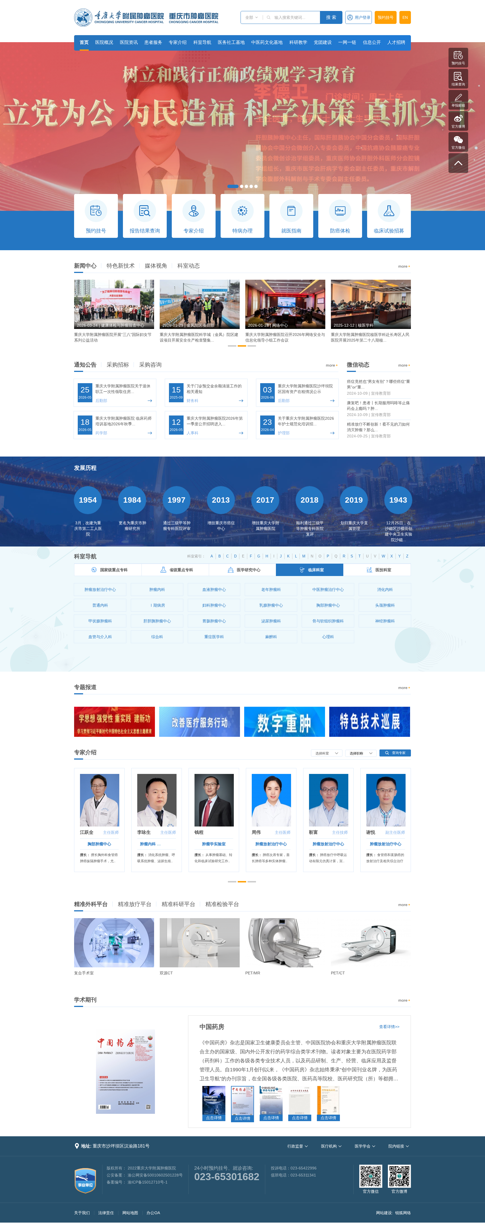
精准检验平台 (222, 904)
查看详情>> (389, 1026)
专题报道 (85, 687)
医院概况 (104, 42)
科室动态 (188, 265)
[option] (114, 313)
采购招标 (118, 364)
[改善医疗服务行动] (199, 722)
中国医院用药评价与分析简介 (240, 1026)
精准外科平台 (91, 904)
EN (405, 17)
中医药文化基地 (267, 42)
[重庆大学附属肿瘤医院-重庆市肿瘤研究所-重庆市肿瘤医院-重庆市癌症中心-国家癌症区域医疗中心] (146, 17)
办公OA (153, 1213)
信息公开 (372, 42)
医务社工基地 (231, 42)
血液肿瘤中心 (214, 844)
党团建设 (323, 42)
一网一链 (347, 42)
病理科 (386, 844)
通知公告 (85, 364)
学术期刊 (85, 999)
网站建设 (384, 1213)
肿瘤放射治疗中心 (99, 844)
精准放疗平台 (135, 904)
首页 (84, 42)
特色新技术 (121, 265)
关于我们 (82, 1213)
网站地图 (130, 1213)
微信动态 (358, 364)
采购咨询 (150, 364)
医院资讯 (129, 42)
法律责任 (106, 1213)
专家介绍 (178, 42)
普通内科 (328, 844)
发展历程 (85, 468)
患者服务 (153, 42)
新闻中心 (85, 265)
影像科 (271, 844)
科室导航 (202, 42)
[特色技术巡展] (369, 722)
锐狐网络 (403, 1213)
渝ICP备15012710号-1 (148, 1182)
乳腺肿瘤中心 (156, 844)
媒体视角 (156, 265)
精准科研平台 (178, 904)
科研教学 (298, 42)
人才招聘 (396, 42)
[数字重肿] (284, 722)
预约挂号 (386, 17)
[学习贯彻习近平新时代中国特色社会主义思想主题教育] (114, 722)
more (404, 266)
